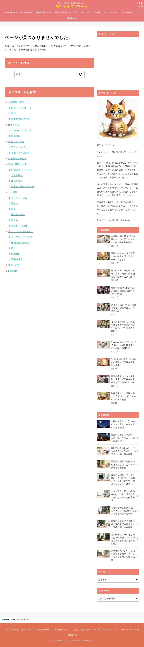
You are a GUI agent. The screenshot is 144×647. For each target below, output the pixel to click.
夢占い (14, 203)
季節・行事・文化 (17, 164)
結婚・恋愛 (14, 265)
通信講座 (15, 135)
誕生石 (14, 220)
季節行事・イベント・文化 (66, 12)
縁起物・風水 (18, 214)
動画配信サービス (43, 12)
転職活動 (12, 271)
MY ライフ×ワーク (72, 6)
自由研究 (15, 253)
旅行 (13, 248)
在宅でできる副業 (20, 152)
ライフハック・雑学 (21, 237)
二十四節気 (17, 175)
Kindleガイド (27, 12)
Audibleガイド (11, 12)
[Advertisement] (118, 64)
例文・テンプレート (21, 108)
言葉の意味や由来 (20, 119)
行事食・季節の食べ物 (22, 186)
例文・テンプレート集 (90, 12)
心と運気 (12, 192)
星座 (13, 209)
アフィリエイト (19, 147)
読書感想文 (17, 259)
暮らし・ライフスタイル (20, 231)
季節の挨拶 (17, 181)
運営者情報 (72, 18)
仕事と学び (14, 124)
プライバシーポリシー (130, 12)
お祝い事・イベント (21, 169)
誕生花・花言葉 (19, 225)
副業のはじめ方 (16, 141)
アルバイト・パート (21, 130)
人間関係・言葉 (16, 102)
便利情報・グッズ (20, 242)
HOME (6, 619)
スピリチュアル (110, 12)
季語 (13, 113)
